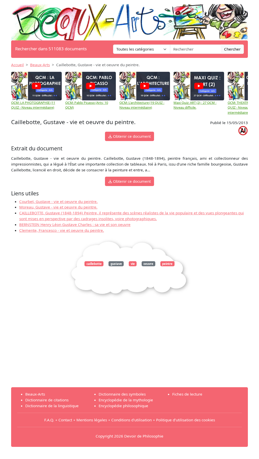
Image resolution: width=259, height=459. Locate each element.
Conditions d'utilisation (131, 419)
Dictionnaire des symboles (122, 394)
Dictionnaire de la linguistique (52, 405)
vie (133, 264)
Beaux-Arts (40, 64)
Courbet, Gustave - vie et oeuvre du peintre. (58, 201)
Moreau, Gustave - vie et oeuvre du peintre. (58, 207)
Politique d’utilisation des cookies (185, 419)
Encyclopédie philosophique (123, 405)
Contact (65, 419)
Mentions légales (91, 419)
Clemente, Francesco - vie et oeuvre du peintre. (61, 230)
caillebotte (94, 264)
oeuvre (148, 264)
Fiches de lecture (187, 394)
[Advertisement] (129, 347)
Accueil (17, 64)
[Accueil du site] (129, 19)
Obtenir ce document (131, 136)
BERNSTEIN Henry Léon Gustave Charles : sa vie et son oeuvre (75, 224)
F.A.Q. (49, 419)
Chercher (232, 49)
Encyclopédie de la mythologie (126, 399)
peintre (167, 264)
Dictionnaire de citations (47, 399)
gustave (116, 264)
